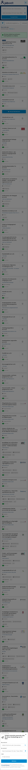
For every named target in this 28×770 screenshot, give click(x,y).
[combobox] (12, 745)
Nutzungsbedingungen (5, 765)
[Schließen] (26, 734)
